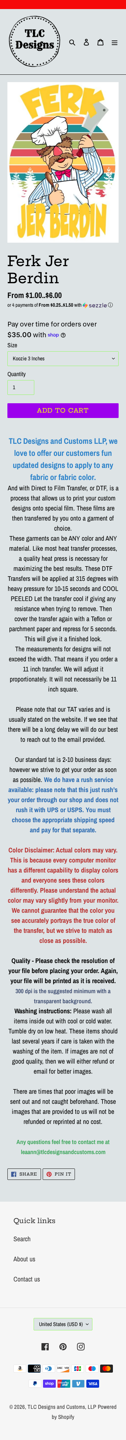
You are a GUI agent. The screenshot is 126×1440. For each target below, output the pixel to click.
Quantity (16, 374)
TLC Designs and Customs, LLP (62, 1407)
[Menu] (115, 42)
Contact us (26, 1278)
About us (24, 1258)
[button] (63, 304)
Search (22, 1238)
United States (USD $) (61, 1324)
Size (12, 345)
